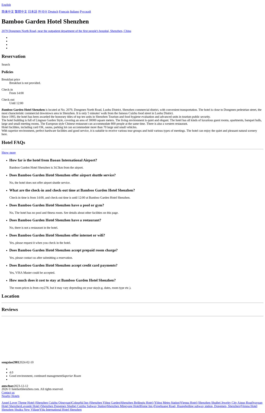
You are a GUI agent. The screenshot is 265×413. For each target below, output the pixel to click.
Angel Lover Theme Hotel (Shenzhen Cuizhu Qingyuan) (37, 402)
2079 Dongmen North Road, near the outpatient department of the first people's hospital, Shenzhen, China (66, 31)
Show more (9, 152)
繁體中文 (21, 11)
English (6, 4)
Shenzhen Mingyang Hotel (123, 406)
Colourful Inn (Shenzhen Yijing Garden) (96, 402)
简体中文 (8, 11)
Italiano (74, 11)
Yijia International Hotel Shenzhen (60, 409)
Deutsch (53, 11)
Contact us (8, 392)
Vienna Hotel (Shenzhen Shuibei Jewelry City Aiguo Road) (217, 402)
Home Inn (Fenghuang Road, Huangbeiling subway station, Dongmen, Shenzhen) (190, 406)
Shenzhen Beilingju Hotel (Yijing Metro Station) (150, 402)
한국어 (42, 11)
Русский (85, 11)
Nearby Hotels (10, 396)
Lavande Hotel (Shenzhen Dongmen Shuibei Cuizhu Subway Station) (64, 406)
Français (64, 11)
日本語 (32, 11)
